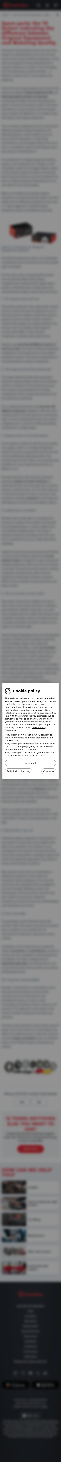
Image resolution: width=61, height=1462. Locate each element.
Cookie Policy (39, 727)
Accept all (30, 763)
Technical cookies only (19, 771)
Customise (48, 771)
